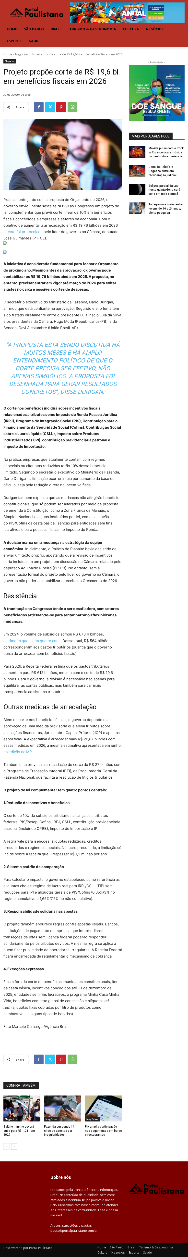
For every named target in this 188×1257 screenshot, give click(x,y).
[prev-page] (6, 1146)
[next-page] (14, 1146)
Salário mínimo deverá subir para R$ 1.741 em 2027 (19, 1131)
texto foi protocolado (24, 231)
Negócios (21, 54)
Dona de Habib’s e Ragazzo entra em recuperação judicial (162, 171)
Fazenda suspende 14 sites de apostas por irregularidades (59, 1131)
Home (7, 54)
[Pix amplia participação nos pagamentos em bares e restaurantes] (103, 1108)
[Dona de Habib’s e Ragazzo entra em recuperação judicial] (137, 171)
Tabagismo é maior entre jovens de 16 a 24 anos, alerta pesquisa (166, 208)
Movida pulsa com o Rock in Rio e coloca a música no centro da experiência (166, 152)
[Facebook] (39, 107)
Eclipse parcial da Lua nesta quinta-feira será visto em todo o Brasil (164, 190)
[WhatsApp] (72, 107)
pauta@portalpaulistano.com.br (74, 1230)
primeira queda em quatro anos (33, 640)
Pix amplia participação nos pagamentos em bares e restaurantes (103, 1131)
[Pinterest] (61, 107)
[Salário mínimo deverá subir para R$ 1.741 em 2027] (21, 1108)
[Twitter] (50, 107)
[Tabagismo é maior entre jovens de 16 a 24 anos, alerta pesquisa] (137, 208)
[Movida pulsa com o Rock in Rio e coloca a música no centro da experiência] (137, 152)
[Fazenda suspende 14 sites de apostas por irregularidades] (62, 1108)
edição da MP (20, 751)
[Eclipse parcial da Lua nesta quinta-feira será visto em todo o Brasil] (137, 190)
